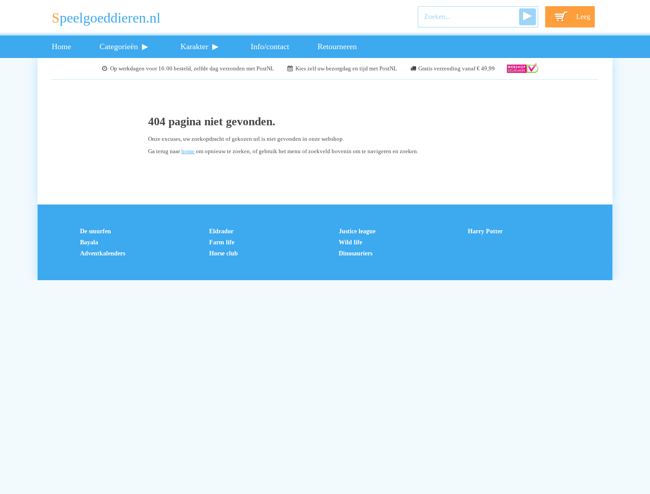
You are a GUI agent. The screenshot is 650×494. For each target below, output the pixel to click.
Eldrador (221, 231)
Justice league (357, 231)
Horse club (223, 253)
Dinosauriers (355, 253)
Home (61, 46)
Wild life (350, 242)
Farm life (221, 242)
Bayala (89, 242)
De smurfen (95, 231)
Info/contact (270, 46)
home (188, 151)
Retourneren (337, 46)
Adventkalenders (102, 253)
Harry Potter (485, 231)
